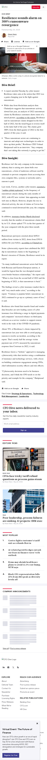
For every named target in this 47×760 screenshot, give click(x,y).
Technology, (38, 393)
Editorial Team (7, 685)
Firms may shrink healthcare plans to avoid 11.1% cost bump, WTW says (24, 565)
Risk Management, (10, 396)
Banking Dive (25, 702)
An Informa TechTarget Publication (23, 2)
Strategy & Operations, (22, 393)
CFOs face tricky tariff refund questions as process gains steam (22, 477)
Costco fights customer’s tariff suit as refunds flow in (24, 542)
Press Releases (8, 702)
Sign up (23, 430)
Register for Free (10, 755)
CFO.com (24, 705)
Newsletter (6, 692)
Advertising (24, 681)
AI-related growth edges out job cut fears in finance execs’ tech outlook (24, 552)
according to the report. (26, 117)
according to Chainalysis (32, 242)
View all (6, 648)
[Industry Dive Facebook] (8, 667)
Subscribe (36, 7)
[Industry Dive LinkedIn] (3, 667)
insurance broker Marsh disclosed (26, 216)
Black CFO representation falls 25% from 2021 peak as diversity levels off (24, 577)
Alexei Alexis (12, 34)
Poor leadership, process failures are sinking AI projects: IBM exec (22, 519)
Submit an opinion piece (29, 688)
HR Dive (23, 709)
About (4, 681)
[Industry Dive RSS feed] (18, 667)
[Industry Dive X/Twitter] (13, 667)
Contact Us (6, 688)
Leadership (24, 396)
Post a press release (18, 648)
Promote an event (27, 692)
